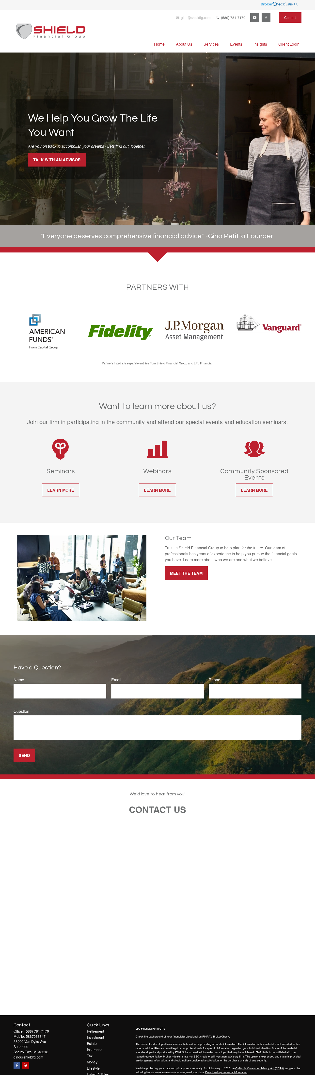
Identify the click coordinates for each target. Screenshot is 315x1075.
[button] (159, 44)
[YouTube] (254, 17)
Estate (92, 1043)
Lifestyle (93, 1068)
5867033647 (36, 1036)
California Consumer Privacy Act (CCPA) (259, 1068)
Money (92, 1061)
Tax (90, 1055)
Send (24, 755)
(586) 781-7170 (232, 17)
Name (19, 679)
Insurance (94, 1049)
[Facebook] (266, 17)
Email (116, 679)
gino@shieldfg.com (195, 17)
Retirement (95, 1031)
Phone (214, 679)
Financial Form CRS (153, 1028)
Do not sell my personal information (226, 1072)
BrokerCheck (221, 1036)
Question (21, 711)
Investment (95, 1037)
